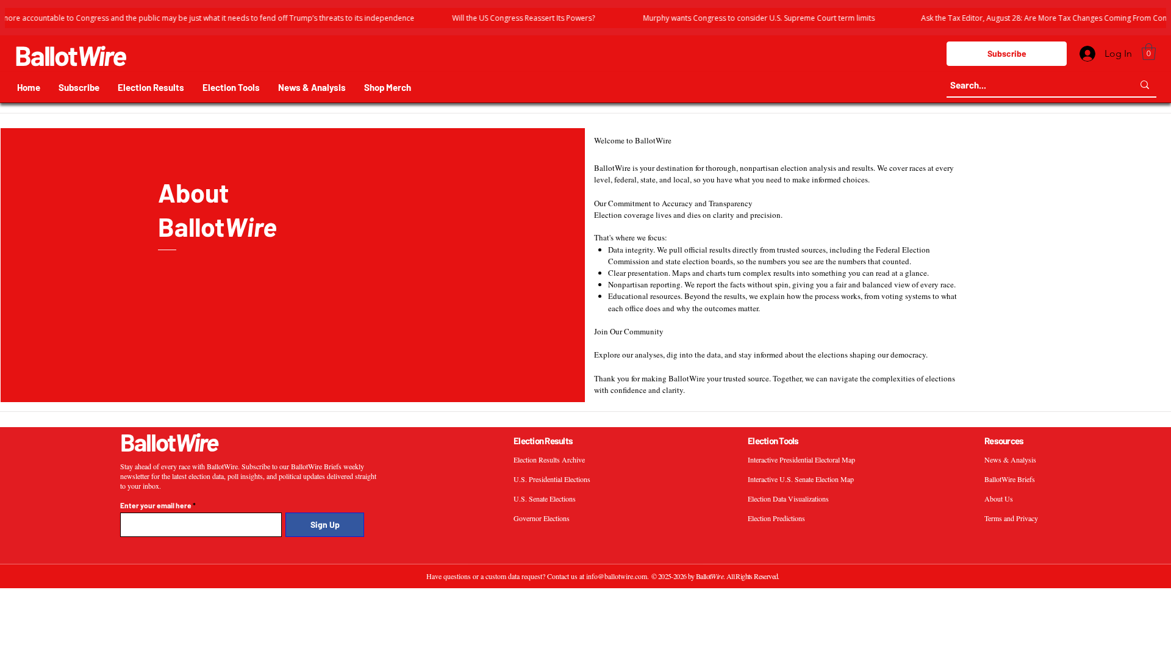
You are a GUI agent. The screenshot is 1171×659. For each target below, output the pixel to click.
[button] (1149, 51)
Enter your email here (156, 505)
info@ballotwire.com (616, 576)
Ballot (70, 54)
